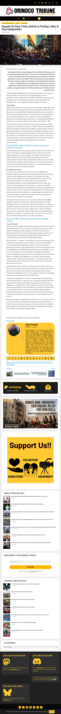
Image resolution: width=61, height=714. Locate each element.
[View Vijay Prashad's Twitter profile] (22, 337)
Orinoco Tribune (49, 677)
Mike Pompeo (49, 362)
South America (24, 23)
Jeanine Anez (40, 362)
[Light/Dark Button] (24, 18)
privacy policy (33, 571)
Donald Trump (25, 362)
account (15, 669)
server (41, 667)
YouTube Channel (37, 18)
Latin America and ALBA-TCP (8, 23)
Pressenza (10, 321)
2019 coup (13, 362)
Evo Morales (33, 362)
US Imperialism (10, 364)
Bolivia (18, 362)
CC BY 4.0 (50, 679)
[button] (19, 19)
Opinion (17, 23)
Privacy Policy (44, 711)
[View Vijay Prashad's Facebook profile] (22, 340)
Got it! (51, 711)
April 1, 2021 (6, 32)
